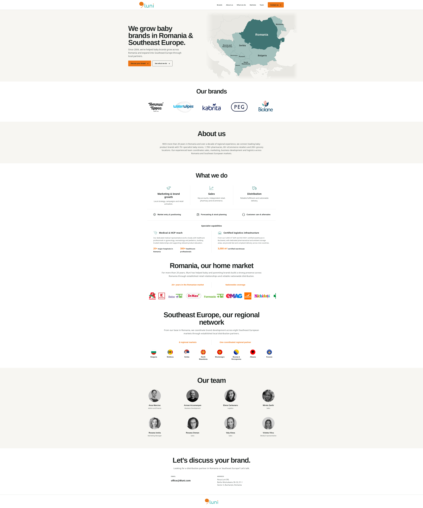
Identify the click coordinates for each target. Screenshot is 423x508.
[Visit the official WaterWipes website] (183, 107)
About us (229, 5)
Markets (253, 5)
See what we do (161, 63)
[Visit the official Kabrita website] (211, 107)
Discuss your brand (138, 63)
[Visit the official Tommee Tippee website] (156, 107)
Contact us (275, 5)
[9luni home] (146, 5)
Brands (219, 5)
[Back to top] (211, 501)
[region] (211, 296)
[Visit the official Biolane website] (267, 107)
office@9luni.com (181, 480)
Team (262, 5)
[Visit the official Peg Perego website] (239, 107)
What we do (241, 5)
